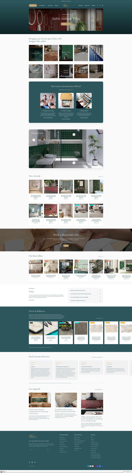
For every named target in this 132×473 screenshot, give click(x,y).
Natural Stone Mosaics (64, 447)
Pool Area (76, 450)
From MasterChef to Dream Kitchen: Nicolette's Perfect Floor (65, 411)
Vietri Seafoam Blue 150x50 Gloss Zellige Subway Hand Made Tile (66, 197)
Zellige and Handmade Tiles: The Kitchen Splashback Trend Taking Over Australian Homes (91, 419)
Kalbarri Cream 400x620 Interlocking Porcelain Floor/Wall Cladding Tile (126, 338)
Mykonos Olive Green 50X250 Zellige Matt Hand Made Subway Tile (96, 277)
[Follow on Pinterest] (35, 463)
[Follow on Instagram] (32, 463)
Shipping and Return (94, 443)
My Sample (127, 472)
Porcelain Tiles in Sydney (95, 454)
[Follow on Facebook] (29, 463)
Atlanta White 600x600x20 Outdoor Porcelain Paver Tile (66, 338)
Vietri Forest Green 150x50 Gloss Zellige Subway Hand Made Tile (81, 197)
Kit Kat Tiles (62, 443)
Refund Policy (93, 450)
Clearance (56, 5)
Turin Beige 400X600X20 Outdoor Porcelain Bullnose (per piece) (36, 338)
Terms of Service (94, 448)
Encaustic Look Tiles (63, 441)
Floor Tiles (61, 448)
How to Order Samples (95, 445)
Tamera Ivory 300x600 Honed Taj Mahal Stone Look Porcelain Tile (96, 221)
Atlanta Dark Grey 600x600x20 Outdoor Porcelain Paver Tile (81, 338)
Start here (66, 246)
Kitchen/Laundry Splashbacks (79, 441)
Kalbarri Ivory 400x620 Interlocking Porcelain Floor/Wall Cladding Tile (111, 338)
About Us (92, 439)
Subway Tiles (62, 437)
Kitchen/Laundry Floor (78, 443)
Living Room (76, 445)
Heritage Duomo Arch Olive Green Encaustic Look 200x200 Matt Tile (111, 277)
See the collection (66, 26)
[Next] (77, 1)
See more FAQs (31, 300)
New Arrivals (50, 5)
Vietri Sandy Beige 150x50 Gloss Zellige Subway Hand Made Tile (36, 197)
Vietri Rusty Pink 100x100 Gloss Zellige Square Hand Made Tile (51, 221)
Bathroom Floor (77, 439)
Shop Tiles (32, 5)
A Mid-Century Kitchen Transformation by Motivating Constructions (38, 412)
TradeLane (93, 5)
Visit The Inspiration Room (48, 118)
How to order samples (66, 119)
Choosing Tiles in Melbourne (96, 458)
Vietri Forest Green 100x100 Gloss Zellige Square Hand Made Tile (96, 197)
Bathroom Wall (77, 437)
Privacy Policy (93, 452)
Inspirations (80, 5)
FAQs (92, 437)
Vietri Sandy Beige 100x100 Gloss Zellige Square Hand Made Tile (66, 221)
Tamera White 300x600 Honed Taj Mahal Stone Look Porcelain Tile (81, 221)
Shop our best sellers (84, 118)
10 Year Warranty (94, 447)
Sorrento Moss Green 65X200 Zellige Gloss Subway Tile (66, 277)
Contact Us (93, 441)
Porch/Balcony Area (77, 448)
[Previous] (54, 1)
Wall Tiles (61, 450)
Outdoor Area (76, 447)
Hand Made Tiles (63, 439)
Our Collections (42, 5)
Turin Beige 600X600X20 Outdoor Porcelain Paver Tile (50, 338)
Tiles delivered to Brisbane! (95, 456)
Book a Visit (87, 5)
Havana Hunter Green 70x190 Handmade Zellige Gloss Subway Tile (126, 277)
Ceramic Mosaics (63, 445)
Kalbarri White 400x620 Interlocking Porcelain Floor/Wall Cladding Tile (96, 338)
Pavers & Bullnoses (63, 452)
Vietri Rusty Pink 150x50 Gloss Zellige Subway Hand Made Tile (51, 197)
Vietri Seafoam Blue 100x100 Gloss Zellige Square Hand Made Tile (36, 221)
